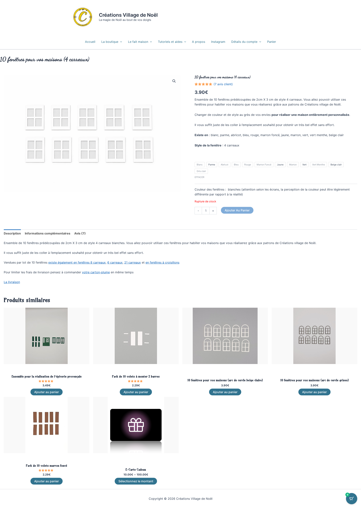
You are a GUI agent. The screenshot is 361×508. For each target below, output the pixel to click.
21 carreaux (132, 262)
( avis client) (223, 84)
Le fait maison (138, 42)
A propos (198, 42)
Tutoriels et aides (170, 42)
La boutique (109, 42)
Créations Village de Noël (128, 15)
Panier (271, 42)
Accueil (90, 42)
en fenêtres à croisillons (162, 262)
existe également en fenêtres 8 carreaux (77, 262)
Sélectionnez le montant (135, 481)
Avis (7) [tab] (80, 233)
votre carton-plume (96, 272)
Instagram (218, 42)
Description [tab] (12, 233)
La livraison (12, 282)
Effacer (199, 177)
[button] (120, 41)
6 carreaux (115, 262)
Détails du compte (244, 42)
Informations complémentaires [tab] (47, 233)
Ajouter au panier (237, 210)
